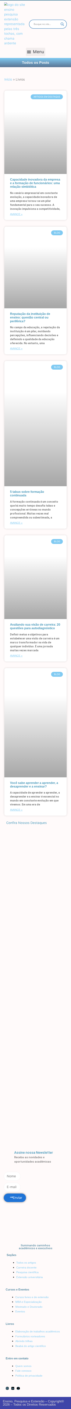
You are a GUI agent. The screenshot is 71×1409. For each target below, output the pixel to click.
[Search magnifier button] (62, 24)
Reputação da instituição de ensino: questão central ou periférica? (30, 317)
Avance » (16, 214)
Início (8, 79)
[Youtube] (18, 1388)
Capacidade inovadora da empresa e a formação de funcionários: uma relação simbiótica (35, 183)
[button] (35, 52)
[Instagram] (7, 1388)
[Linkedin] (12, 1388)
